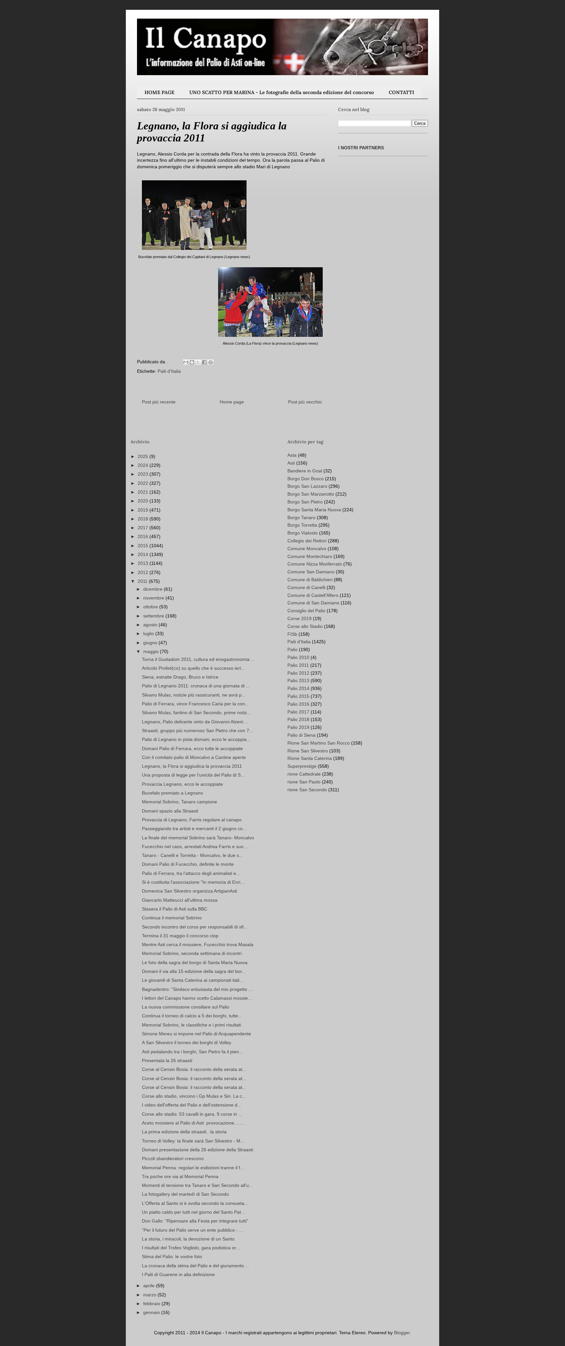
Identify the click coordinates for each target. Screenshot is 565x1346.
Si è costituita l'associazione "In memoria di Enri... (193, 882)
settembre (154, 615)
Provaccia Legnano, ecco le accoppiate (182, 784)
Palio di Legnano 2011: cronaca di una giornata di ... (196, 685)
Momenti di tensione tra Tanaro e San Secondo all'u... (197, 1185)
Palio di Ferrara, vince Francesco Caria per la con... (195, 703)
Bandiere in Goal (304, 470)
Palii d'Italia (169, 371)
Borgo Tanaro (301, 517)
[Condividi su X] (198, 362)
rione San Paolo (303, 781)
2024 (143, 465)
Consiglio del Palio (306, 610)
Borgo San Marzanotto (310, 494)
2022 (143, 483)
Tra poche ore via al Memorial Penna (180, 1176)
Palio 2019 (298, 727)
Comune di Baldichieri (310, 579)
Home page (232, 401)
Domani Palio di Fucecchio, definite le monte (188, 864)
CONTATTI (401, 92)
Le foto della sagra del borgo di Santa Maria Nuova (195, 962)
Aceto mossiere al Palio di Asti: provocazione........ (193, 1122)
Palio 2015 (298, 696)
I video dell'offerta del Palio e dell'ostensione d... (191, 1105)
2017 (143, 527)
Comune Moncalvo (306, 548)
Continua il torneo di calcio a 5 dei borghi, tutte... (192, 1015)
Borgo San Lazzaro (307, 486)
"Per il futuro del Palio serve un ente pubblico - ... (192, 1230)
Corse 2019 (299, 618)
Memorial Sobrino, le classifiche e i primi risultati (191, 1024)
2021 (143, 492)
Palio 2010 (298, 657)
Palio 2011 (298, 665)
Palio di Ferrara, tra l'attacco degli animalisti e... (191, 873)
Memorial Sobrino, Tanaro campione (179, 801)
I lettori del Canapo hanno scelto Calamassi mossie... (197, 998)
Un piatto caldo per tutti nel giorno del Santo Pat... (193, 1212)
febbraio (152, 1303)
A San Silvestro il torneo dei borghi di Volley (186, 1042)
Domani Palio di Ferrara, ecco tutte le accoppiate (192, 748)
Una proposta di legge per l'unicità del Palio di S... (193, 775)
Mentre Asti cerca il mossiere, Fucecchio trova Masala (197, 944)
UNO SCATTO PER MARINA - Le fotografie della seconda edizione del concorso (281, 92)
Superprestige (302, 766)
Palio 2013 (298, 680)
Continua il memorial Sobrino (172, 917)
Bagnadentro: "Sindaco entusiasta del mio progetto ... (197, 989)
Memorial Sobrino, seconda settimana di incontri (192, 953)
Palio (292, 649)
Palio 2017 (298, 711)
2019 (143, 510)
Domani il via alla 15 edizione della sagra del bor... (194, 971)
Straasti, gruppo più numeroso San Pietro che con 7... (197, 730)
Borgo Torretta (302, 525)
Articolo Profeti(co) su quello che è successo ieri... (193, 668)
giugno (151, 642)
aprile (149, 1285)
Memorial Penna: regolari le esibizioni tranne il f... (193, 1167)
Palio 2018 (298, 719)
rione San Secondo (307, 789)
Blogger (402, 1332)
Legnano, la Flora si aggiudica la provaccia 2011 (192, 766)
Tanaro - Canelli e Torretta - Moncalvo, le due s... (192, 855)
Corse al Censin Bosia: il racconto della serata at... (194, 1069)
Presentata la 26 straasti (167, 1060)
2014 (143, 554)
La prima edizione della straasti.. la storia (184, 1131)
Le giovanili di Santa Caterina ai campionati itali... (192, 980)
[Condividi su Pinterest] (210, 362)
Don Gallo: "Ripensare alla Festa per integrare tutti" (195, 1220)
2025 (143, 456)
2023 (143, 474)
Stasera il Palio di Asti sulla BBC (174, 908)
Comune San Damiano (310, 571)
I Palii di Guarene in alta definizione (178, 1274)
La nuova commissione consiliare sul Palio (185, 1006)
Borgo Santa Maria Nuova (314, 509)
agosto (151, 624)
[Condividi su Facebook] (204, 362)
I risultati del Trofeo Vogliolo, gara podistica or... (191, 1247)
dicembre (153, 589)
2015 (143, 545)
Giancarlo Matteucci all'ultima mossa (179, 900)
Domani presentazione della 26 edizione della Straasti (197, 1149)
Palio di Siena (301, 735)
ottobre (151, 606)
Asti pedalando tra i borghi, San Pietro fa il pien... (192, 1051)
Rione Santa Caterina (309, 758)
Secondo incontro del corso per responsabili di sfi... (195, 926)
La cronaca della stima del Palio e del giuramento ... (195, 1265)
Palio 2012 (298, 673)
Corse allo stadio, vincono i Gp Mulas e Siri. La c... (194, 1096)
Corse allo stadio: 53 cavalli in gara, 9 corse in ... (192, 1114)
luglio (149, 633)
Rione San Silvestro (307, 750)
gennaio (152, 1312)
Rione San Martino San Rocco (318, 743)
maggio (151, 651)
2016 (143, 536)
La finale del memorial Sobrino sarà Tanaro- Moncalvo (198, 837)
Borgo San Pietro (305, 501)
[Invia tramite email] (185, 362)
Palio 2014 (298, 688)
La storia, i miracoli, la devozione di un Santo (188, 1238)
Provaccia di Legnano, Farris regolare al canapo (192, 819)
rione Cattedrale (304, 774)
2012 (143, 572)
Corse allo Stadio (305, 626)
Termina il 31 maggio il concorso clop (180, 935)
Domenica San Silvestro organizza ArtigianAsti (189, 891)
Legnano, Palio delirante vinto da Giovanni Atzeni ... (195, 721)
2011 (143, 581)
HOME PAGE (159, 92)
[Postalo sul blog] (192, 362)
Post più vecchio (305, 401)
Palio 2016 (298, 704)
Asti (291, 463)
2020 (143, 500)
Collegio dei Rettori (307, 540)
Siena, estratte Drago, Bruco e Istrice (180, 677)
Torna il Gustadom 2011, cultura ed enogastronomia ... (198, 659)
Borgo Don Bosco (305, 478)
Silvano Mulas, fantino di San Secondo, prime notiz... (196, 712)
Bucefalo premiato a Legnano (172, 793)
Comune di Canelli (306, 587)
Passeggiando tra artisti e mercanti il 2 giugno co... (194, 828)
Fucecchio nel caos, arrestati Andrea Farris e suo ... (195, 846)
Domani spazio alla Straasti (170, 810)
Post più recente (159, 401)
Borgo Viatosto (302, 532)
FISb (292, 634)
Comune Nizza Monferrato (314, 563)
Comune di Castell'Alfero (312, 595)
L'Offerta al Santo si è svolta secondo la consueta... (195, 1203)
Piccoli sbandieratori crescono (173, 1158)
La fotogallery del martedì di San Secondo (185, 1194)
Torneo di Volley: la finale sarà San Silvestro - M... (193, 1140)
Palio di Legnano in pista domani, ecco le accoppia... (196, 739)
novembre (154, 597)
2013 (143, 563)
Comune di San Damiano (313, 602)
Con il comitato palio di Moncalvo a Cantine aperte (194, 757)
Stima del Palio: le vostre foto (172, 1256)
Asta (292, 455)
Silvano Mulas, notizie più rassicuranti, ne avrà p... (194, 695)
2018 (143, 518)
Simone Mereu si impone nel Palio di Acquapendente (196, 1033)
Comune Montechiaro (309, 556)
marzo (150, 1294)
